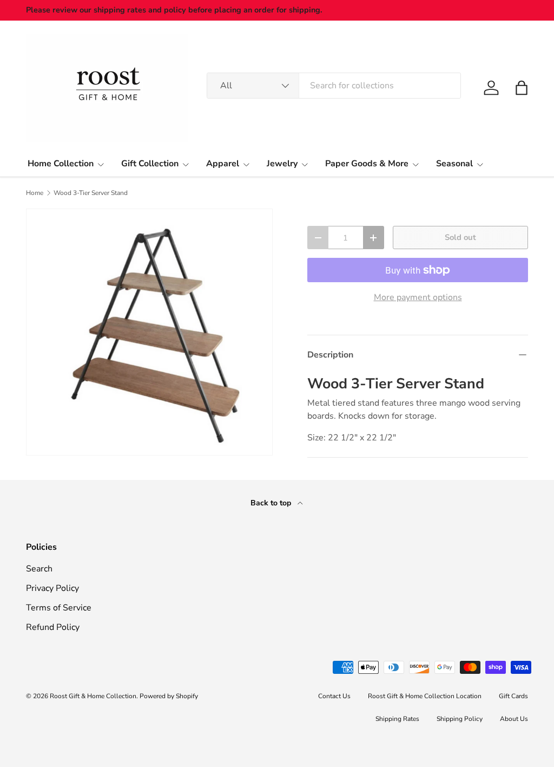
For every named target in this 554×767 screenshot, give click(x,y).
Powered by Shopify (169, 696)
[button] (521, 88)
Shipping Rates (397, 718)
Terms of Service (58, 608)
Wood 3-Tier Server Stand (91, 193)
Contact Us (334, 696)
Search (39, 569)
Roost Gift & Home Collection (93, 696)
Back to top (271, 503)
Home (34, 193)
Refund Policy (53, 627)
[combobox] (333, 85)
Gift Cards (513, 696)
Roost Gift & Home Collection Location (425, 696)
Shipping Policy (460, 718)
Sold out (460, 237)
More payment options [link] (418, 297)
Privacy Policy (52, 588)
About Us (514, 718)
